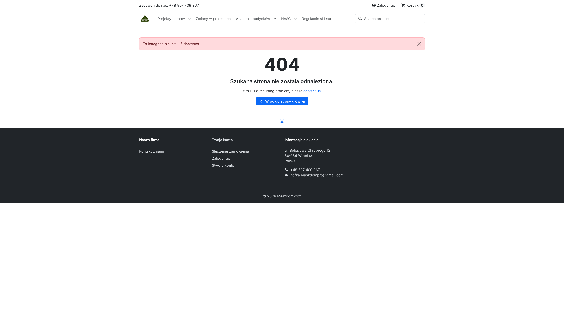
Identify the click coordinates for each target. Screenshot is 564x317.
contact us (312, 91)
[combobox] (390, 18)
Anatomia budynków (253, 19)
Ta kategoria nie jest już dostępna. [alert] (171, 44)
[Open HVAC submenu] (295, 19)
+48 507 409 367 (305, 170)
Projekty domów (171, 19)
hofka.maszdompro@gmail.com (317, 175)
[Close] (419, 44)
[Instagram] (282, 120)
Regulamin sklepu (316, 19)
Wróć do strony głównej (282, 101)
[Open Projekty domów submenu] (189, 19)
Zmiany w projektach (213, 19)
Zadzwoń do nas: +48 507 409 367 (169, 5)
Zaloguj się (221, 158)
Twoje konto (222, 140)
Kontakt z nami (151, 151)
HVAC (286, 19)
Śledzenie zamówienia (230, 151)
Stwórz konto (223, 165)
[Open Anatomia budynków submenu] (275, 19)
